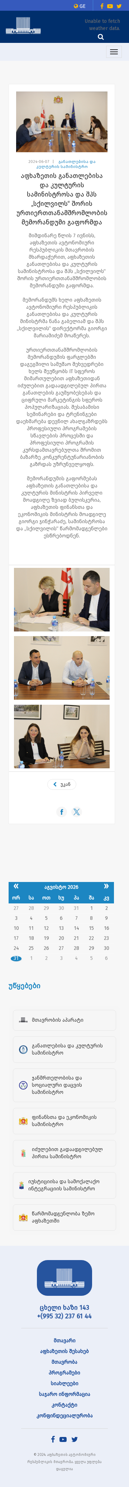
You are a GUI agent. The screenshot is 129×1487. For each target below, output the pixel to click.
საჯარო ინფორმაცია (64, 1394)
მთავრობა (64, 1362)
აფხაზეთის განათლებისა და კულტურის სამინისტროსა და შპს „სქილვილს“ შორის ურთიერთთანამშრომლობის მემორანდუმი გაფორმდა (62, 199)
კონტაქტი (64, 1405)
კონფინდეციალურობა (65, 1416)
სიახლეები (64, 1384)
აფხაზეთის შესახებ (64, 1351)
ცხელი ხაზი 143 (64, 1308)
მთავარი (65, 1341)
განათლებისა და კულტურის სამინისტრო (66, 164)
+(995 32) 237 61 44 (64, 1316)
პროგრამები (64, 1373)
